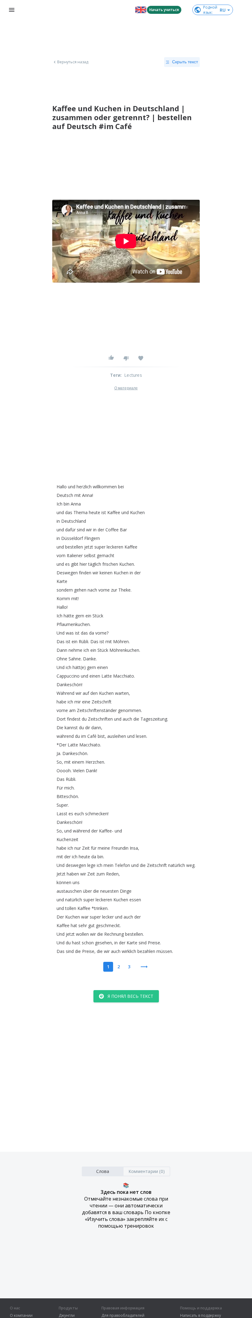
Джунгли (67, 1315)
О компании (21, 1315)
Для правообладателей (122, 1315)
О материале (126, 388)
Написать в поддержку (200, 1315)
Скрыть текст (185, 61)
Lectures (133, 375)
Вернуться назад (73, 62)
